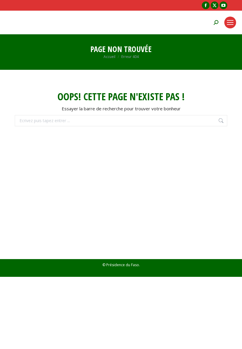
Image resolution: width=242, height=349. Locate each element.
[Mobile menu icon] (230, 22)
